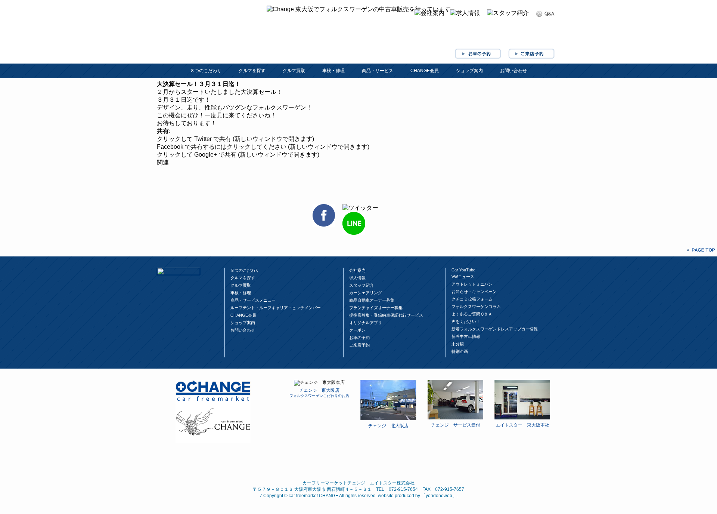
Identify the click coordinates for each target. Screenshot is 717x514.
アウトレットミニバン (472, 284)
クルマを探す (252, 70)
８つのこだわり (205, 70)
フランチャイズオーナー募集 (376, 307)
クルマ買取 (294, 70)
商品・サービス (377, 70)
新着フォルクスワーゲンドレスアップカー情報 (494, 329)
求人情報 (357, 278)
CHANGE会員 (424, 70)
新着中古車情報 (465, 336)
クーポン (357, 330)
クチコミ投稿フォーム (472, 299)
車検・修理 (333, 70)
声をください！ (465, 321)
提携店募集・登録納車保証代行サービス (386, 315)
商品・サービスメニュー (253, 300)
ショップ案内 (469, 70)
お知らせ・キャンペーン (474, 291)
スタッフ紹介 (361, 285)
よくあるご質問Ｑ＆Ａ (471, 314)
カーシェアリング (365, 292)
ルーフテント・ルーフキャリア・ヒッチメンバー (275, 307)
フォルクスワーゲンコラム (476, 306)
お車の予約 (359, 337)
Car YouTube (463, 270)
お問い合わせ (513, 70)
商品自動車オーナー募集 (371, 300)
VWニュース (462, 276)
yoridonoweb (439, 495)
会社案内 (357, 270)
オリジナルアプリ (365, 322)
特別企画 (459, 351)
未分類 (457, 344)
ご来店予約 (359, 345)
